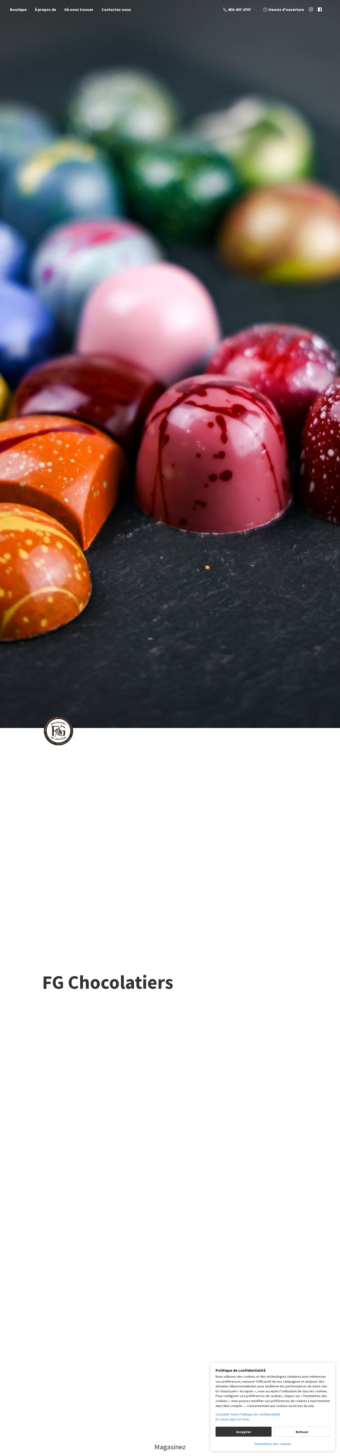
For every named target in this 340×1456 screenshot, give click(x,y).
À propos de (45, 9)
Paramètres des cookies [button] (273, 1444)
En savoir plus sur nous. (233, 1419)
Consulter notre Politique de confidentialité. (248, 1414)
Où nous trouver (78, 9)
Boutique (18, 9)
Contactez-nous (116, 9)
